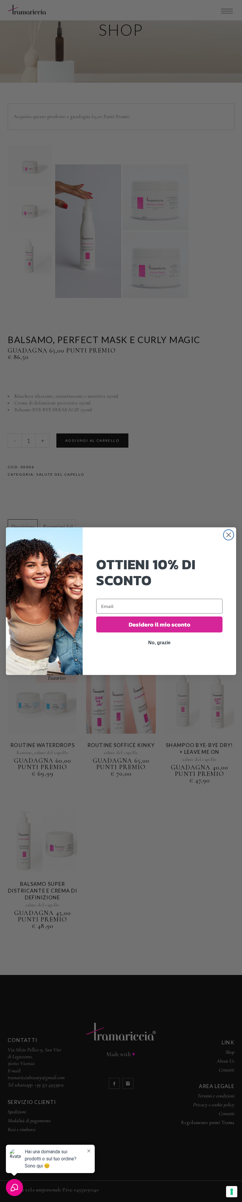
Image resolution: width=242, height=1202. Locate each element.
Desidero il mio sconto (159, 624)
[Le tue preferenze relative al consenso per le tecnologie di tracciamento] (231, 1191)
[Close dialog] (228, 535)
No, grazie (159, 642)
